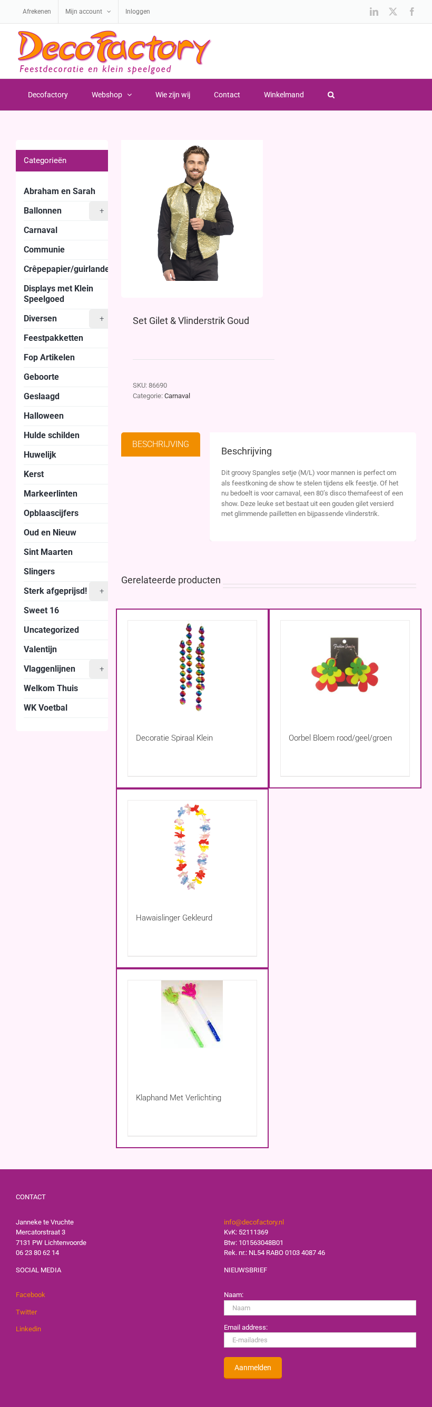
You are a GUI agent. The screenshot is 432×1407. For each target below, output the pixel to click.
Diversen (64, 318)
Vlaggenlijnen (64, 669)
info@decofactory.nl (254, 1222)
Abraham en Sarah (59, 191)
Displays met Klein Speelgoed (58, 294)
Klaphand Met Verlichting (178, 1097)
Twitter (26, 1312)
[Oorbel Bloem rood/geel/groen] (345, 667)
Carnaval (177, 396)
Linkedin (28, 1329)
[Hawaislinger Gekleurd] (192, 847)
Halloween (44, 416)
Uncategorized (51, 630)
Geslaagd (42, 396)
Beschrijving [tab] (160, 444)
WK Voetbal (45, 708)
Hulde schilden (52, 435)
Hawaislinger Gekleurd (174, 918)
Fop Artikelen (49, 357)
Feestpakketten (53, 338)
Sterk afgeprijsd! (64, 591)
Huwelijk (40, 455)
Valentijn (40, 649)
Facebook (30, 1295)
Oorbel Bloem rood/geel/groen (340, 738)
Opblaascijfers (51, 513)
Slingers (39, 571)
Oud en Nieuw (50, 533)
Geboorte (41, 377)
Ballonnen (64, 211)
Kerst (34, 474)
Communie (44, 250)
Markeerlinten (50, 494)
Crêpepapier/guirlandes (69, 269)
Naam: (233, 1295)
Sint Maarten (48, 552)
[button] (331, 94)
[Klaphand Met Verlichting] (192, 1026)
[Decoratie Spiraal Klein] (192, 667)
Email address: (246, 1327)
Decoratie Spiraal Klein (174, 738)
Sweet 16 (41, 610)
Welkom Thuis (51, 688)
